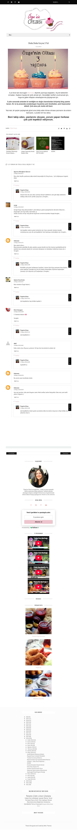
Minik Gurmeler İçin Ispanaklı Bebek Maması (38, 759)
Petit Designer (18, 310)
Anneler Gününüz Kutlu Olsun (35, 768)
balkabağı (35, 798)
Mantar (46, 798)
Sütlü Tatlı (38, 800)
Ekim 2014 (30, 743)
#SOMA (29, 763)
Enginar (44, 804)
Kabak (27, 798)
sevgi (15, 205)
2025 (27, 719)
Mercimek (30, 802)
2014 (27, 738)
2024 (27, 720)
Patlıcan (33, 804)
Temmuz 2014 (31, 749)
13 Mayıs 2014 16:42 (18, 345)
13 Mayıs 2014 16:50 (25, 362)
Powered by (25, 527)
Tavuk (50, 798)
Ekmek (50, 800)
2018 (27, 731)
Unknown (16, 241)
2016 (27, 735)
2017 (27, 733)
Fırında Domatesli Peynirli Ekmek (35, 765)
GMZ (15, 343)
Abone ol (38, 522)
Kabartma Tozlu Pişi (38, 699)
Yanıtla (16, 181)
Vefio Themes (48, 826)
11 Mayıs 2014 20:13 (18, 173)
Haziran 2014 (31, 750)
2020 (27, 727)
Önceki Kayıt (65, 453)
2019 (27, 729)
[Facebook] (8, 2)
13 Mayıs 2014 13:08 (18, 311)
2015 (27, 736)
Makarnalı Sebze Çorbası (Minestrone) (37, 770)
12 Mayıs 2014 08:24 (25, 192)
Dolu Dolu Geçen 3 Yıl (33, 767)
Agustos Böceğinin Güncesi (22, 172)
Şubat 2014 (31, 777)
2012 (27, 783)
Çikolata (47, 796)
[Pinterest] (15, 2)
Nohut (38, 806)
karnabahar (27, 804)
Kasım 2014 (31, 742)
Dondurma (47, 802)
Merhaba (31, 92)
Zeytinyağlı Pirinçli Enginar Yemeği (36, 772)
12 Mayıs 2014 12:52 (18, 242)
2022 (27, 724)
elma (34, 802)
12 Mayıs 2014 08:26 (25, 227)
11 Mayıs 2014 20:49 (18, 207)
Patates (29, 796)
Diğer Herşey (13, 128)
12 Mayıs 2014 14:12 (25, 298)
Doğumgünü (39, 804)
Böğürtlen (40, 802)
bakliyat (44, 800)
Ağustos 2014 (31, 747)
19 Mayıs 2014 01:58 (18, 375)
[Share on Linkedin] (67, 128)
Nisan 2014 (31, 774)
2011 (27, 784)
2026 (27, 717)
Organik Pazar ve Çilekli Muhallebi (36, 756)
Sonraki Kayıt (11, 453)
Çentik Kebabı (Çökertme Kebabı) (35, 754)
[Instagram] (11, 2)
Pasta (33, 800)
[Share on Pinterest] (64, 128)
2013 (27, 781)
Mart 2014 (30, 775)
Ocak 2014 (30, 779)
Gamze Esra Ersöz (19, 280)
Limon (40, 796)
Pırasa (51, 804)
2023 (27, 722)
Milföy (48, 804)
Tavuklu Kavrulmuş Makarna (34, 758)
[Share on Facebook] (59, 128)
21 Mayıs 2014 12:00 (25, 408)
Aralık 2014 (31, 740)
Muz (30, 798)
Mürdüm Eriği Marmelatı (38, 636)
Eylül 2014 (30, 745)
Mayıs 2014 (31, 752)
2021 (27, 726)
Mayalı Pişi (38, 667)
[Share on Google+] (70, 128)
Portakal (28, 800)
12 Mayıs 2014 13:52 (18, 281)
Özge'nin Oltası (24, 190)
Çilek (35, 796)
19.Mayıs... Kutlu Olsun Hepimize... (36, 761)
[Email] (19, 2)
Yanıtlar (17, 185)
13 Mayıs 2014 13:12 (25, 332)
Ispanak (40, 798)
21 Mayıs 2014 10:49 (18, 389)
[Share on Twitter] (61, 128)
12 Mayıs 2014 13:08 (25, 264)
